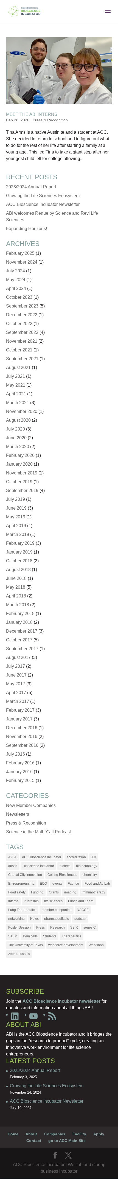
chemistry (90, 875)
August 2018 (18, 569)
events (57, 883)
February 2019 (20, 543)
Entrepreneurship (21, 883)
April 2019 (16, 525)
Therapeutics (71, 936)
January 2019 (19, 552)
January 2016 (19, 771)
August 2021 (18, 367)
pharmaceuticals (56, 919)
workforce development (65, 945)
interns (13, 901)
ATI (93, 857)
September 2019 (22, 490)
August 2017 (18, 657)
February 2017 (20, 710)
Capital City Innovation (25, 875)
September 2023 (22, 306)
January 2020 (19, 464)
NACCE (83, 910)
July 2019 (15, 499)
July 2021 (15, 376)
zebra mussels (19, 954)
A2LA (12, 857)
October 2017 (19, 640)
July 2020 (15, 429)
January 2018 (19, 622)
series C (89, 927)
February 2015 (20, 780)
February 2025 (20, 253)
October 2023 (19, 297)
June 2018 (16, 578)
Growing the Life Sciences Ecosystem (43, 195)
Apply (98, 1134)
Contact (33, 1140)
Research (57, 927)
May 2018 (15, 587)
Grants (54, 892)
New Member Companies (31, 805)
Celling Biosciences (62, 875)
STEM (12, 936)
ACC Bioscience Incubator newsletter (61, 1001)
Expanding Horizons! (26, 228)
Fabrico (73, 883)
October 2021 (19, 350)
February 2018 (20, 613)
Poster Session (19, 927)
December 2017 (21, 631)
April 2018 (16, 596)
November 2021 (21, 341)
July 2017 (15, 666)
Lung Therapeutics (22, 910)
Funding (37, 892)
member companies (56, 910)
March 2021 (17, 402)
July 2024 (15, 271)
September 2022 (22, 332)
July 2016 (15, 754)
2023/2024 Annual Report (31, 187)
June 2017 (16, 675)
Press (40, 927)
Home (13, 1134)
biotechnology (86, 866)
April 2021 (16, 394)
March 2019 (17, 534)
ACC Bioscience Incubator (41, 857)
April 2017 (16, 692)
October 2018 (19, 560)
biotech (65, 866)
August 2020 (18, 420)
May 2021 (15, 385)
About (31, 1134)
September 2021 (22, 358)
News (34, 919)
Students (49, 936)
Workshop (96, 945)
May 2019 (15, 517)
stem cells (30, 936)
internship (31, 901)
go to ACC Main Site (67, 1140)
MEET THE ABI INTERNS (31, 114)
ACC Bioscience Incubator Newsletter (43, 204)
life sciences (53, 901)
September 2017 (22, 648)
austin (12, 866)
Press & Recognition (50, 120)
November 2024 (21, 262)
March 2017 (17, 701)
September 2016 (22, 745)
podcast (80, 919)
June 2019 (16, 508)
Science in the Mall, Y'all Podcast (38, 831)
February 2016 (20, 763)
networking (16, 919)
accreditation (76, 857)
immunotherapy (93, 892)
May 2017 (15, 683)
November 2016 (21, 736)
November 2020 (21, 411)
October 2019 (19, 481)
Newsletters (17, 814)
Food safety (17, 892)
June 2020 (16, 437)
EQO (43, 883)
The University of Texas (25, 945)
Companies (54, 1134)
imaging (70, 892)
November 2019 (21, 473)
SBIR (74, 927)
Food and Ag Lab (97, 883)
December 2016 (21, 727)
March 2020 (17, 446)
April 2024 (16, 288)
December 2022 (21, 314)
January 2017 (19, 719)
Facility (79, 1134)
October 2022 (19, 323)
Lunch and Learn (81, 901)
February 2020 (20, 455)
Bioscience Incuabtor (38, 866)
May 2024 (15, 279)
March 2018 (17, 604)
